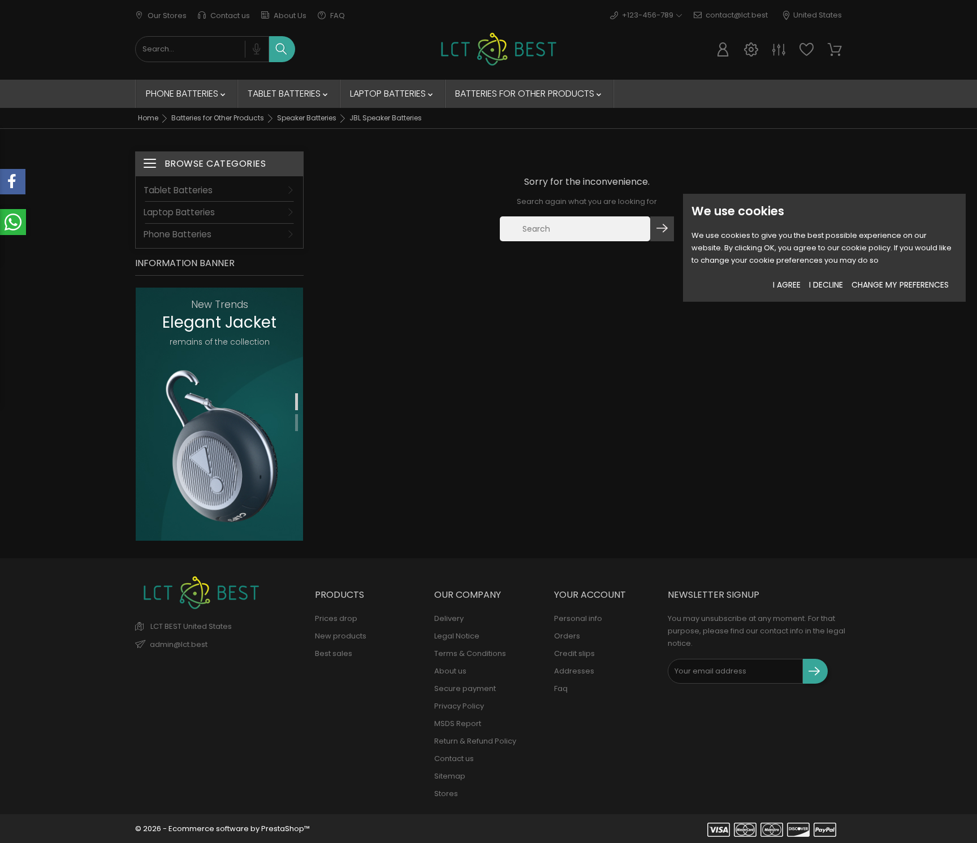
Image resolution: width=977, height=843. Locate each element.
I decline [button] (826, 284)
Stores (446, 793)
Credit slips (574, 653)
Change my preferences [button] (900, 284)
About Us (289, 15)
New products (340, 636)
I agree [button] (787, 284)
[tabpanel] (219, 414)
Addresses (574, 671)
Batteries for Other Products (529, 93)
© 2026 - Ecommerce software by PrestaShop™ (222, 828)
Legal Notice (456, 636)
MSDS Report (457, 723)
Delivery (449, 618)
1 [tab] (296, 401)
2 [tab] (296, 422)
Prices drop (336, 618)
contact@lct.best (737, 15)
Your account (590, 594)
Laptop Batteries (392, 93)
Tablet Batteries (289, 93)
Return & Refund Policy (475, 741)
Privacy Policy (459, 706)
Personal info (578, 618)
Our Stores (166, 15)
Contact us (229, 15)
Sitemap (449, 776)
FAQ (336, 15)
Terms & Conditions (470, 653)
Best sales (333, 653)
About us (450, 671)
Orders (567, 636)
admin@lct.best (178, 644)
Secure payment (465, 688)
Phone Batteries (186, 93)
